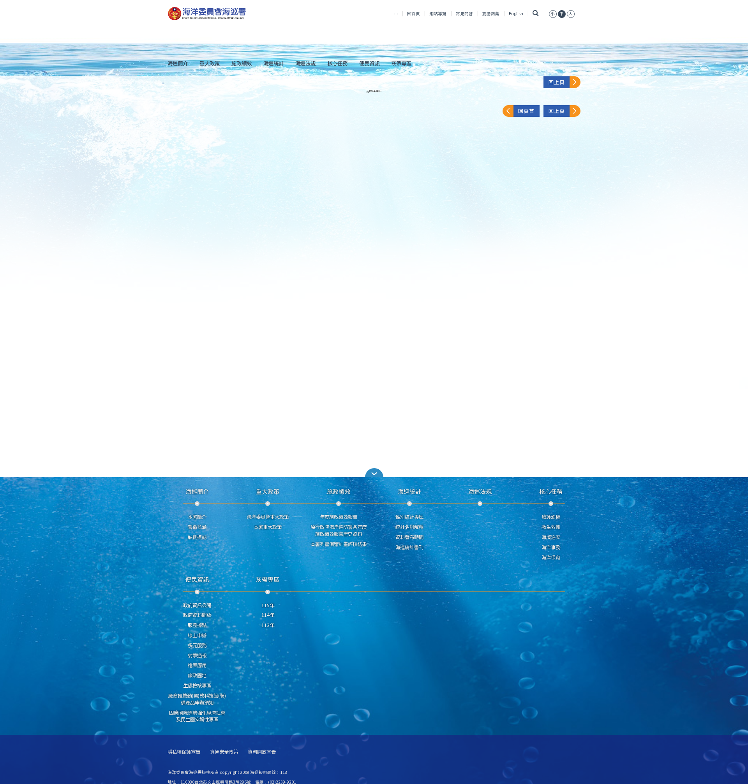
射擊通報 (197, 655)
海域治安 (551, 537)
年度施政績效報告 (338, 516)
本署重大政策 (268, 526)
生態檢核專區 (197, 685)
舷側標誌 (197, 537)
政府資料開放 (197, 614)
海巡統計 (273, 63)
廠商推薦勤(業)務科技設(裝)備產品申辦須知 (197, 699)
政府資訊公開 (197, 605)
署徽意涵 (197, 526)
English (516, 13)
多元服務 (197, 645)
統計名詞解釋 (409, 526)
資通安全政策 (224, 752)
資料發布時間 (409, 537)
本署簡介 (197, 516)
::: (396, 13)
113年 (267, 625)
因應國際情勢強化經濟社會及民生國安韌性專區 (197, 716)
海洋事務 (551, 547)
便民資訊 (369, 63)
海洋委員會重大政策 (268, 516)
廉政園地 (197, 675)
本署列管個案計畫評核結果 (338, 544)
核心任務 (337, 63)
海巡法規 (305, 63)
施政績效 (241, 63)
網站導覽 (437, 13)
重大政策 (209, 63)
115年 (267, 605)
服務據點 (197, 625)
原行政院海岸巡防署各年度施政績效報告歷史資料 (338, 530)
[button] (553, 13)
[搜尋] (536, 13)
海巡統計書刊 (409, 547)
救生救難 (551, 526)
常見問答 (464, 13)
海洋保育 (551, 557)
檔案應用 (197, 665)
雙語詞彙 (490, 13)
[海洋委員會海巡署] (232, 14)
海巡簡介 (178, 63)
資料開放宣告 (262, 752)
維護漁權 (551, 516)
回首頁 (413, 13)
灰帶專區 (401, 63)
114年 (267, 614)
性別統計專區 (409, 516)
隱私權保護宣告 (184, 752)
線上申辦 (197, 635)
